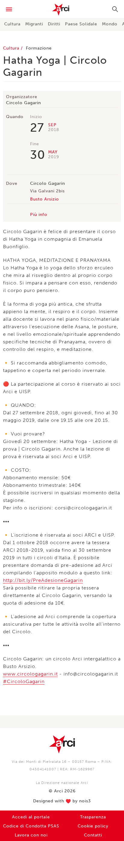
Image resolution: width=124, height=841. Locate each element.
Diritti (54, 24)
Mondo (109, 24)
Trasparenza (93, 817)
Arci (62, 10)
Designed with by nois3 (62, 801)
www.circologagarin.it (30, 674)
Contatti (93, 835)
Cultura (12, 24)
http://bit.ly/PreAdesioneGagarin (43, 580)
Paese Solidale (81, 24)
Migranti (34, 24)
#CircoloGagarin (24, 681)
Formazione (39, 48)
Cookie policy (93, 826)
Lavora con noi (31, 835)
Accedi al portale (31, 817)
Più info (38, 214)
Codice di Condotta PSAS (31, 826)
